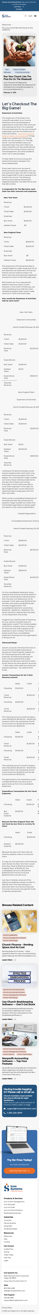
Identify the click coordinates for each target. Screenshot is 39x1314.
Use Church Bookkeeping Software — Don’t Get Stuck (18, 1003)
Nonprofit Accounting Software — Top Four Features (15, 1061)
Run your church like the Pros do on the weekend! (18, 78)
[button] (35, 16)
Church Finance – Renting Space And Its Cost (17, 946)
